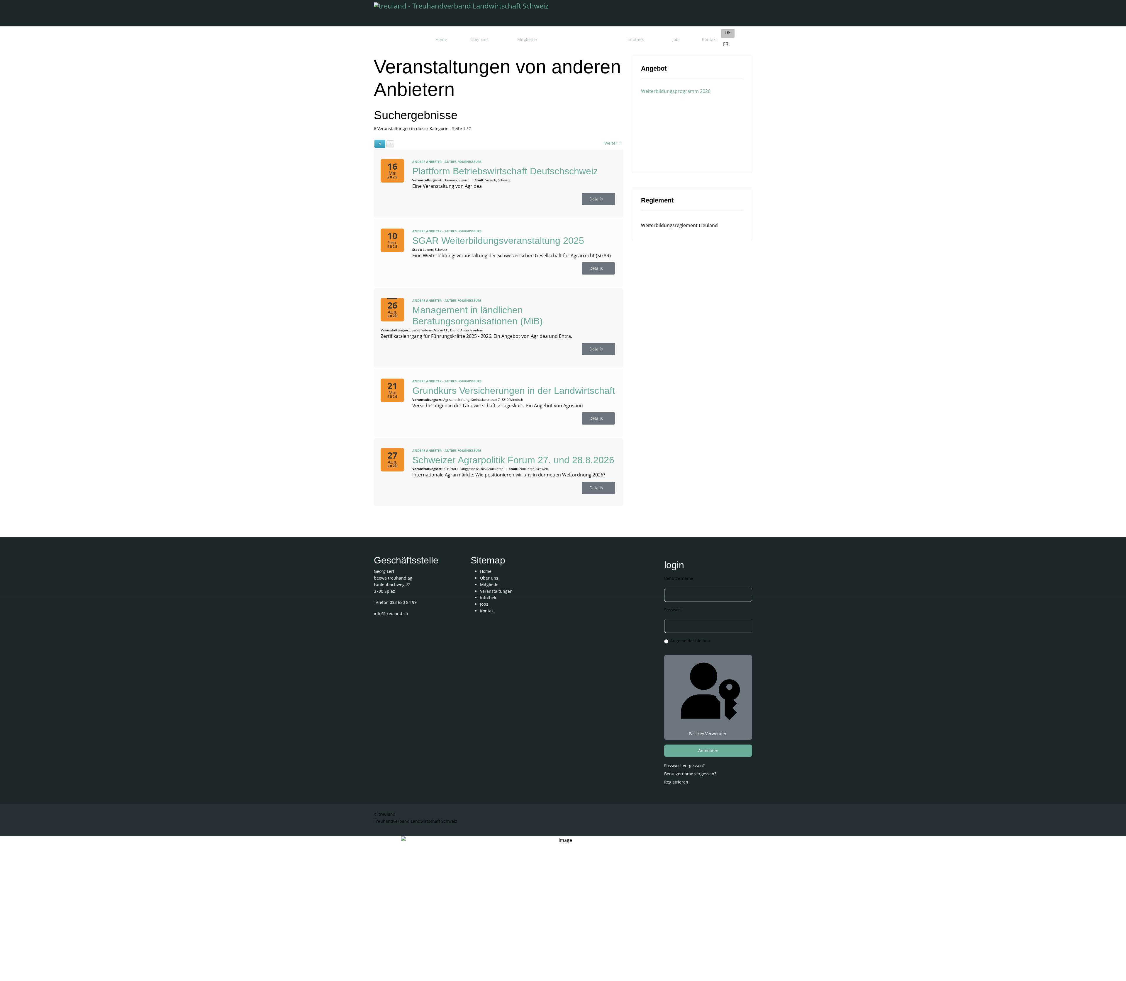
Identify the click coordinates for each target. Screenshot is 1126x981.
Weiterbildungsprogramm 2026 (675, 91)
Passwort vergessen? (684, 765)
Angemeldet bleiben (690, 640)
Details (596, 199)
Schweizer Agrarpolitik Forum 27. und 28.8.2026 (513, 460)
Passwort (673, 609)
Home (441, 39)
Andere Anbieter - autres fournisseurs (446, 161)
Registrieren (676, 782)
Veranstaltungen (582, 39)
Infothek (636, 39)
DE (728, 32)
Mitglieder (527, 39)
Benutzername (678, 578)
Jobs (676, 39)
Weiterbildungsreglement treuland (679, 225)
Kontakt (709, 39)
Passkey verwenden (708, 733)
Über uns (479, 39)
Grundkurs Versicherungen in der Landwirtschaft (513, 390)
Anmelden (708, 750)
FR (725, 44)
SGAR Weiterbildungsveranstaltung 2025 (498, 240)
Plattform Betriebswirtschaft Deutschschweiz (505, 171)
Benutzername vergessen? (690, 773)
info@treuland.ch (391, 613)
